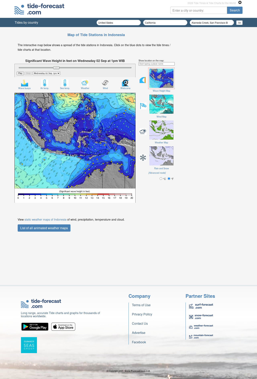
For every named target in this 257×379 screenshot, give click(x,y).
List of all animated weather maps (44, 228)
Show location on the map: (151, 60)
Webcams (125, 88)
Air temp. (44, 88)
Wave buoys (24, 88)
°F (172, 179)
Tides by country (26, 22)
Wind (105, 88)
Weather (85, 88)
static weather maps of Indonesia (45, 219)
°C (164, 179)
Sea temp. (65, 88)
